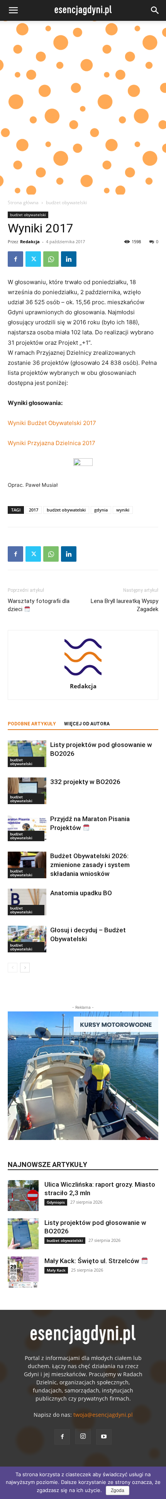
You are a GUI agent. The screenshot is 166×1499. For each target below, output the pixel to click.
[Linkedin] (68, 259)
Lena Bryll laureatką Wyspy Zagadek (124, 605)
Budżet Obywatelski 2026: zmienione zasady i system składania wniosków (90, 864)
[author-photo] (83, 675)
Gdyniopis (56, 1202)
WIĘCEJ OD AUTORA (87, 724)
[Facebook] (15, 259)
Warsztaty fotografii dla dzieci (38, 605)
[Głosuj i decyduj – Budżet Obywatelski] (27, 939)
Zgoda (117, 1490)
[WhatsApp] (51, 259)
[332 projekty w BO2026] (27, 790)
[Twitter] (33, 259)
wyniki (122, 510)
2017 (33, 510)
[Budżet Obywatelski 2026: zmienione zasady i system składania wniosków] (27, 865)
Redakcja (30, 241)
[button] (13, 10)
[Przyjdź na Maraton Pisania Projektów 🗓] (27, 828)
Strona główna (23, 202)
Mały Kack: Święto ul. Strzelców (92, 1261)
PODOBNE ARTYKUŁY (32, 724)
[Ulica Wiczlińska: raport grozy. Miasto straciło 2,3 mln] (23, 1195)
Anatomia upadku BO (81, 893)
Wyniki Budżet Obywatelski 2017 (52, 423)
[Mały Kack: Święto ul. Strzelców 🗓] (23, 1272)
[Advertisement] (83, 108)
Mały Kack (56, 1270)
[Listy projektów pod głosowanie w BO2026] (27, 753)
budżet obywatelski (66, 202)
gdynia (101, 510)
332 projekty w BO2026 (85, 782)
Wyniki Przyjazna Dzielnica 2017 (51, 443)
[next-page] (25, 967)
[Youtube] (104, 1437)
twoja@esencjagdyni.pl (103, 1414)
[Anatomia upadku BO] (27, 902)
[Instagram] (83, 1436)
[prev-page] (12, 967)
